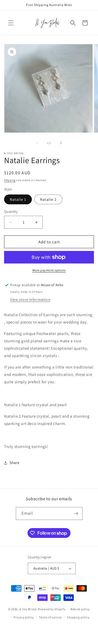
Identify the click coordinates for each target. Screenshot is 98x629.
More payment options (49, 270)
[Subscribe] (76, 513)
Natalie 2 (48, 199)
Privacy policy (24, 617)
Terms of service (50, 617)
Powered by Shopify (52, 609)
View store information (30, 299)
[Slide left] (37, 143)
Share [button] (15, 462)
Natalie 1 (18, 199)
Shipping (10, 180)
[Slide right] (61, 143)
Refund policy (80, 609)
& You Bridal (28, 609)
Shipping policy (78, 617)
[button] (11, 23)
